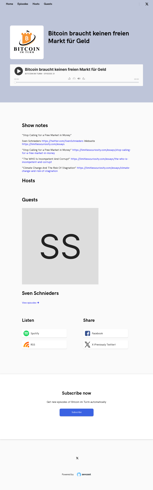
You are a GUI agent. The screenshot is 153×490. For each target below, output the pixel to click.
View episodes (29, 302)
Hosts (36, 4)
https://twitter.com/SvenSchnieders (62, 141)
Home (9, 4)
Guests (48, 4)
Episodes (22, 4)
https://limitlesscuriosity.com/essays (43, 144)
